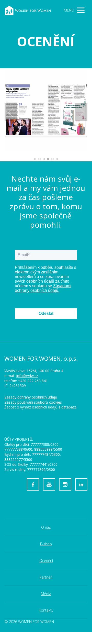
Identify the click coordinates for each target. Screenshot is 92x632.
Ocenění (46, 560)
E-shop (46, 543)
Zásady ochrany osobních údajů (30, 397)
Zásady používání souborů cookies (33, 402)
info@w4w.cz (27, 375)
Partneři (46, 577)
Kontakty (46, 610)
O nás (46, 527)
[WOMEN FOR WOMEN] (31, 10)
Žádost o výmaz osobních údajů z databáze (40, 407)
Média (46, 593)
